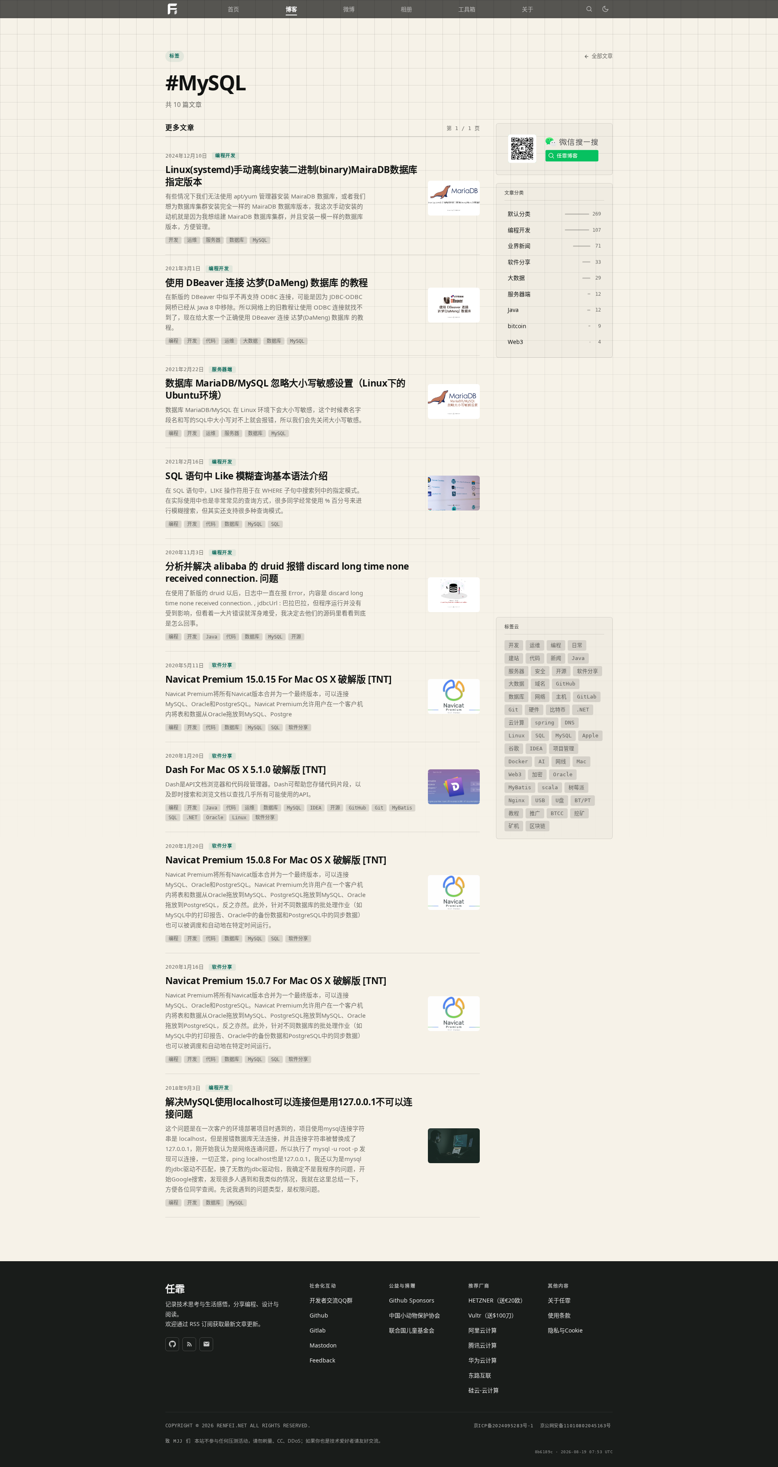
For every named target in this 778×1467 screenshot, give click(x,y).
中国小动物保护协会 (414, 1315)
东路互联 (479, 1375)
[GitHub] (172, 1344)
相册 (406, 9)
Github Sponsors (411, 1300)
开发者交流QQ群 (331, 1300)
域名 (540, 684)
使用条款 (559, 1315)
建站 (514, 658)
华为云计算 (482, 1360)
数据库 (516, 697)
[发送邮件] (206, 1344)
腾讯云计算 (482, 1345)
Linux (517, 735)
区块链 (537, 826)
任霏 (175, 1289)
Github (319, 1315)
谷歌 (514, 748)
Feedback (322, 1360)
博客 (291, 9)
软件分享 (587, 671)
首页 (233, 9)
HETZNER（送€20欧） (497, 1300)
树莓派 (576, 787)
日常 (577, 645)
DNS (570, 723)
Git (513, 710)
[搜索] (589, 9)
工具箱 (466, 9)
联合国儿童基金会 (411, 1330)
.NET (582, 710)
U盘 (560, 800)
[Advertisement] (554, 487)
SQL (540, 735)
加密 (537, 774)
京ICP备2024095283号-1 (504, 1426)
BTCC (557, 813)
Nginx (517, 800)
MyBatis (520, 787)
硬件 (534, 710)
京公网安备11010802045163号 (575, 1426)
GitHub (565, 684)
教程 (514, 813)
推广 (535, 813)
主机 (561, 697)
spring (544, 723)
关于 (527, 9)
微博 (349, 9)
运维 (535, 645)
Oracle (563, 774)
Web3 (515, 774)
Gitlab (318, 1330)
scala (550, 787)
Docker (518, 761)
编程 (556, 645)
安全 (540, 671)
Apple (590, 735)
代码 (535, 658)
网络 (540, 697)
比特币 (558, 710)
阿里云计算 (482, 1330)
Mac (581, 761)
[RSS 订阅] (189, 1344)
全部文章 (602, 56)
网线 (561, 761)
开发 (514, 645)
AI (542, 761)
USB (540, 800)
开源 (561, 671)
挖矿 (579, 813)
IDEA (536, 748)
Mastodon (323, 1345)
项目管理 (563, 748)
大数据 (516, 684)
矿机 (514, 826)
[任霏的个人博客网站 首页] (172, 9)
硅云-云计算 (483, 1390)
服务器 (516, 671)
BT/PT (583, 800)
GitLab (586, 697)
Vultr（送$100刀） (492, 1315)
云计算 (516, 723)
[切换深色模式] (605, 9)
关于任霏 (559, 1300)
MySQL (564, 735)
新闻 (556, 658)
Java (578, 658)
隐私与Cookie (565, 1330)
